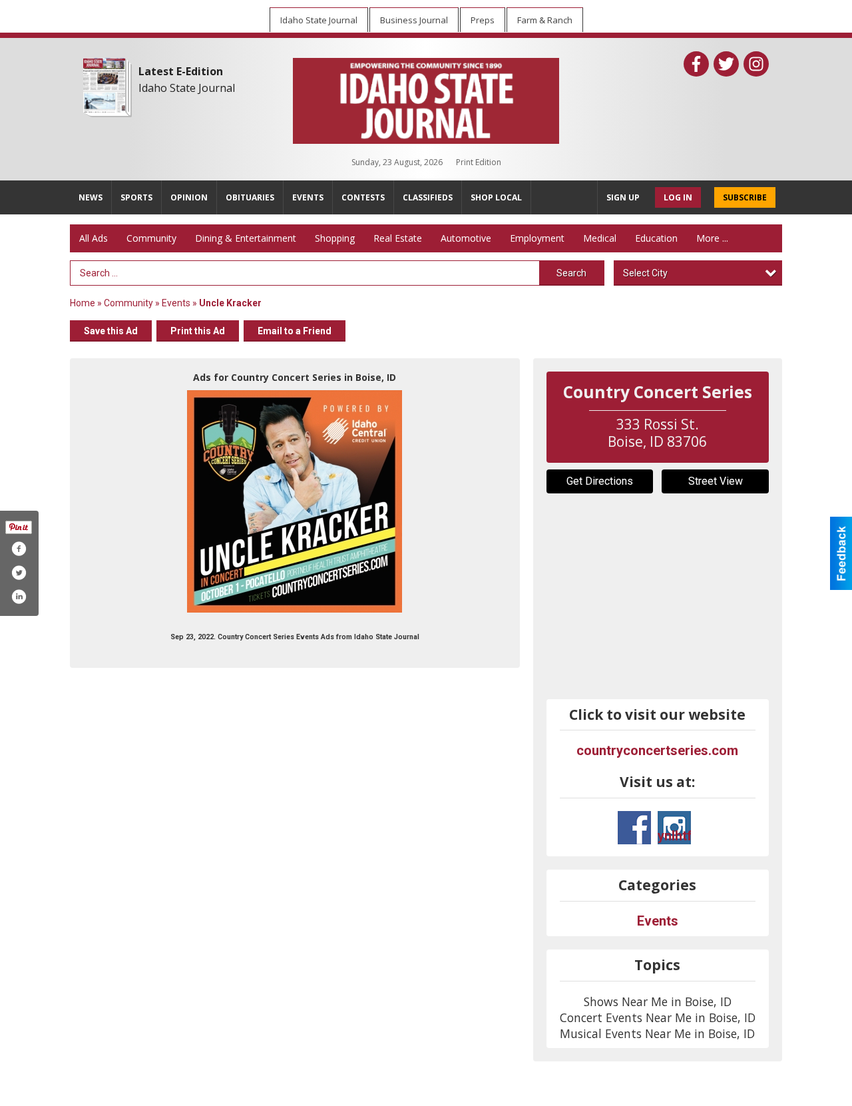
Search (571, 273)
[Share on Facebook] (18, 548)
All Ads (93, 238)
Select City (645, 273)
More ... (712, 238)
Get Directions (599, 481)
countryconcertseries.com (657, 750)
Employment (537, 238)
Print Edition (478, 162)
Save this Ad (111, 331)
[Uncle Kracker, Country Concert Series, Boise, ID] (294, 501)
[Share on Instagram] (18, 596)
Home (82, 303)
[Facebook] (696, 64)
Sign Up (623, 197)
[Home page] (426, 98)
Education (656, 238)
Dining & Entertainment (245, 238)
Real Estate (397, 238)
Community (151, 238)
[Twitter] (726, 64)
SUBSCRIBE (745, 197)
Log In (678, 197)
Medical (599, 238)
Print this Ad (197, 331)
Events (177, 303)
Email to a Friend (294, 331)
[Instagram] (756, 64)
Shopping (335, 238)
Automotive (466, 238)
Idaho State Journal (186, 88)
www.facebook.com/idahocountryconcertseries (634, 827)
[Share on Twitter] (18, 572)
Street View (715, 481)
